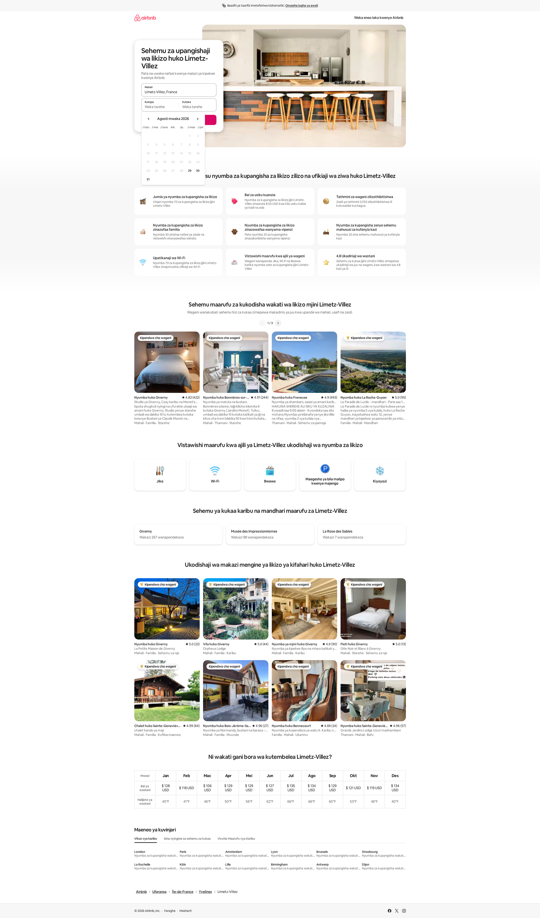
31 (148, 179)
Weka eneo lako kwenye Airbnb (378, 17)
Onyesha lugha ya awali (301, 5)
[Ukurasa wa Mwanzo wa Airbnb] (145, 17)
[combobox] (179, 91)
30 (198, 171)
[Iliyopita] (262, 323)
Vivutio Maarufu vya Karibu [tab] (236, 839)
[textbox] (160, 106)
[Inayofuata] (278, 323)
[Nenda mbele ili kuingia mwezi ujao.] (197, 119)
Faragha (169, 911)
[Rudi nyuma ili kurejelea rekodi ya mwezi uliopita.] (148, 119)
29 (189, 171)
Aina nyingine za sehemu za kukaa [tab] (187, 839)
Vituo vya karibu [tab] (145, 839)
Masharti (186, 911)
